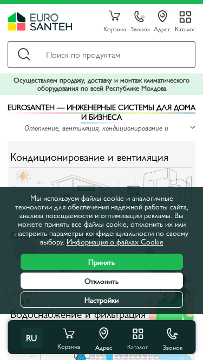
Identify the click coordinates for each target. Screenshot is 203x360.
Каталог (185, 28)
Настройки (101, 299)
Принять (101, 261)
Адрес (162, 28)
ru (31, 337)
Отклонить (101, 280)
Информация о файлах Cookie (115, 241)
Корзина (114, 28)
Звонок (140, 28)
